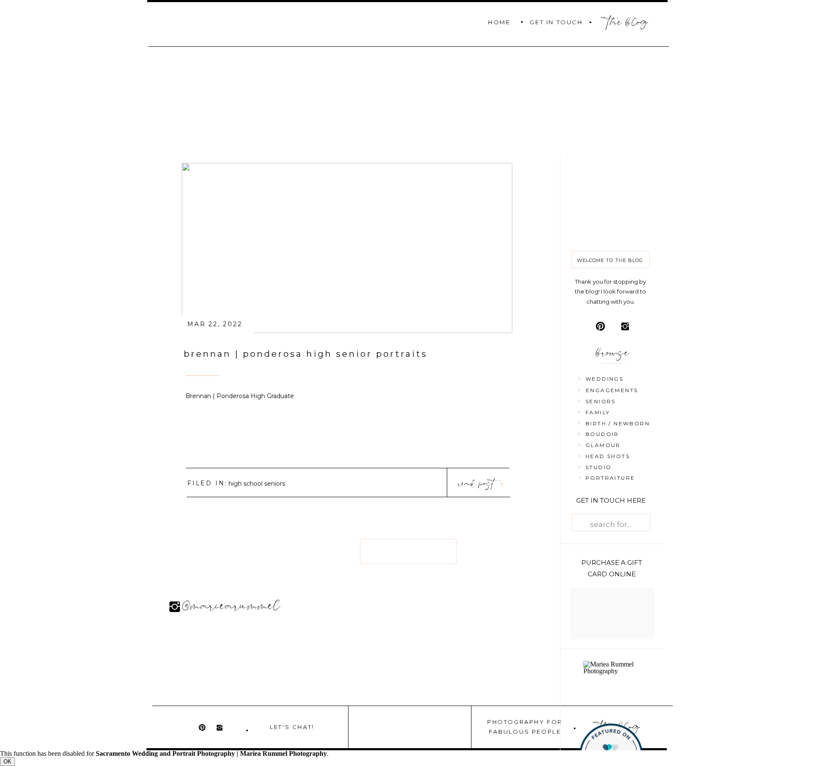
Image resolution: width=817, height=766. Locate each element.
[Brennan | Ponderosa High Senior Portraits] (347, 248)
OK (7, 761)
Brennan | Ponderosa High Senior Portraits (306, 354)
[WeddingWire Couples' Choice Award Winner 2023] (612, 671)
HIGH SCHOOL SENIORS (257, 483)
